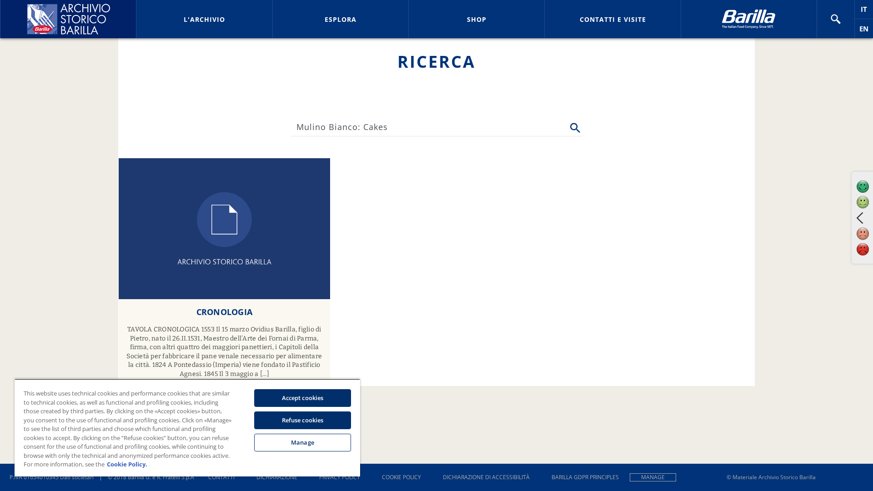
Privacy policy (339, 477)
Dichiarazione (276, 477)
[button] (835, 19)
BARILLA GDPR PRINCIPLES (585, 477)
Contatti (221, 477)
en (866, 31)
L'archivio (204, 19)
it (867, 12)
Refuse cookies (303, 420)
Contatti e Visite (613, 19)
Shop (477, 19)
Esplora (340, 19)
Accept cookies (303, 398)
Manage (653, 477)
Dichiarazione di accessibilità (486, 477)
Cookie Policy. (127, 464)
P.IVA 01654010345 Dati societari (52, 477)
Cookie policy (401, 477)
